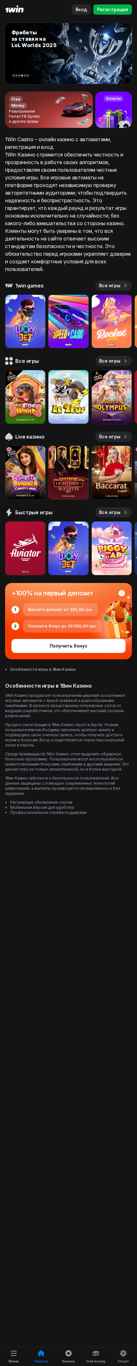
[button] (13, 75)
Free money (95, 1361)
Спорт (123, 1361)
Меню (14, 1361)
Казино (68, 1361)
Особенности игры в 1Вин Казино (43, 669)
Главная (41, 1361)
